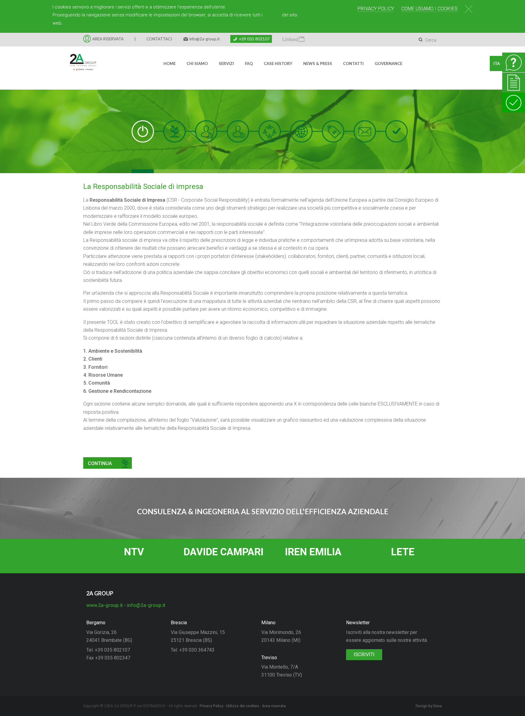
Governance (388, 63)
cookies (272, 15)
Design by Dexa (429, 706)
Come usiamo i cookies (429, 9)
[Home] (79, 63)
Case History (278, 63)
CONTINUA (100, 463)
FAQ (249, 63)
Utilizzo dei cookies (242, 706)
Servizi (226, 63)
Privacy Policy (376, 9)
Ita (496, 63)
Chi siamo (197, 63)
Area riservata (274, 706)
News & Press (317, 63)
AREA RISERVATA (108, 38)
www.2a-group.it (104, 605)
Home (169, 63)
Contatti (353, 63)
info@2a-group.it (204, 38)
